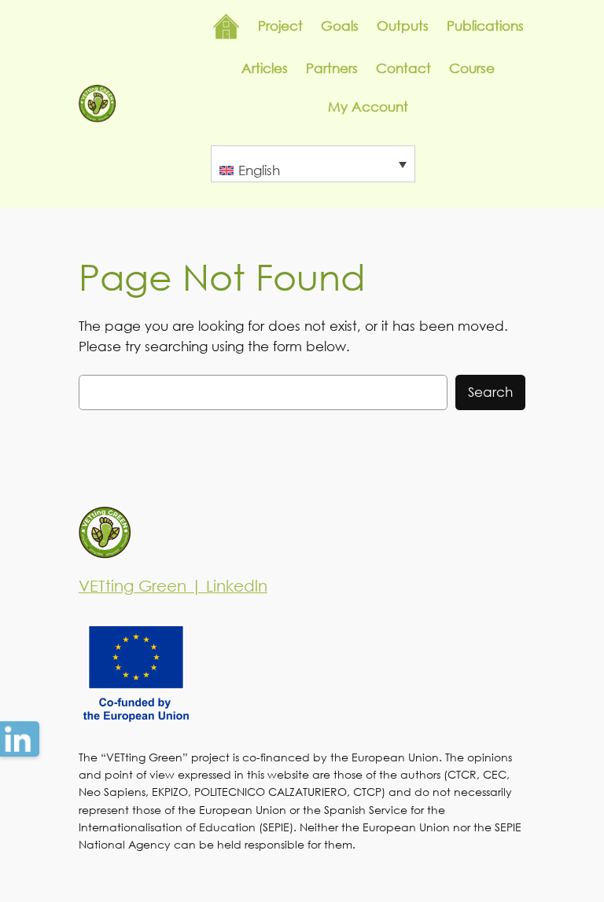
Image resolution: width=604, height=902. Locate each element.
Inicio (226, 26)
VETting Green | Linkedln (173, 585)
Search (490, 391)
